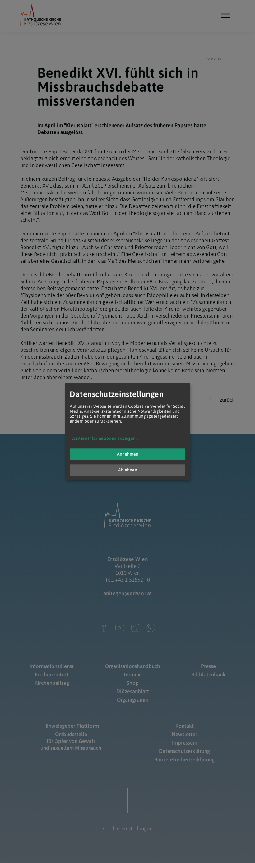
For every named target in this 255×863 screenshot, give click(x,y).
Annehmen (127, 454)
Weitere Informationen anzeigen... (105, 438)
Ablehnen (127, 469)
